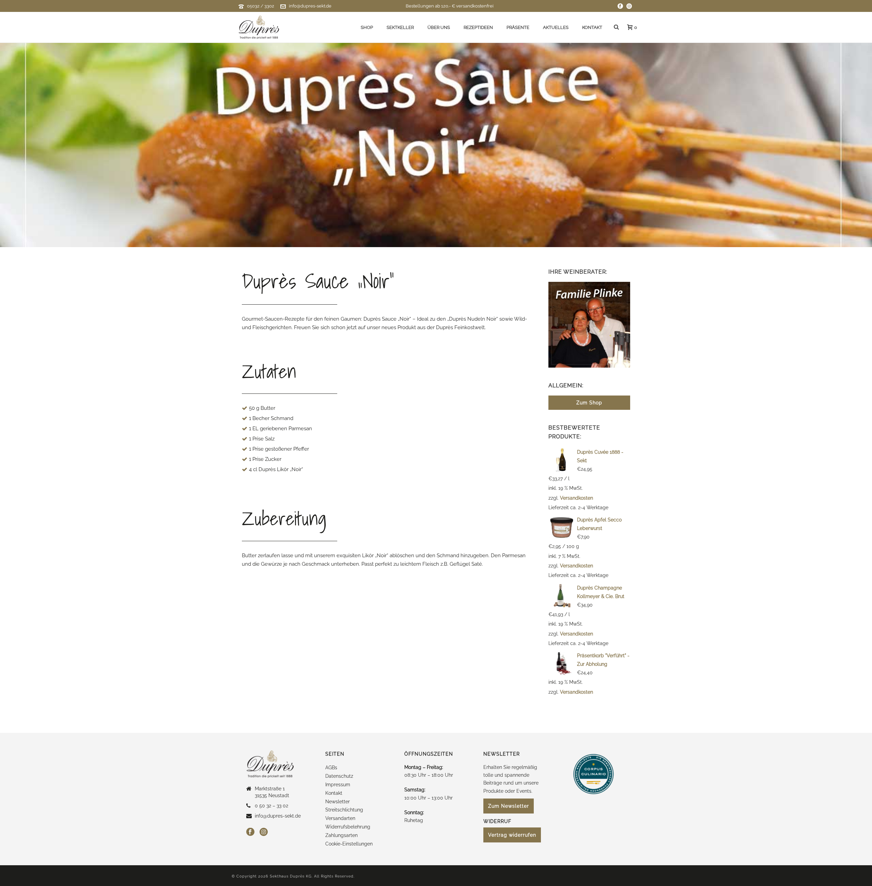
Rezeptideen (478, 27)
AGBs (331, 767)
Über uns (438, 27)
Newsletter (337, 801)
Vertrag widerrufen (512, 835)
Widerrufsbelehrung (347, 826)
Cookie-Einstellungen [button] (349, 844)
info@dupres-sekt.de (310, 6)
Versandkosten (576, 498)
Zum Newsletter (508, 806)
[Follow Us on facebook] (250, 832)
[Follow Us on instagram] (264, 832)
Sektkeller (400, 27)
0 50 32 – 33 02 (271, 805)
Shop (367, 27)
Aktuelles (556, 27)
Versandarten (340, 818)
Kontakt (592, 27)
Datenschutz (339, 776)
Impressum (337, 784)
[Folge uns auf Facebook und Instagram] (620, 6)
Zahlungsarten (341, 835)
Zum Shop (589, 402)
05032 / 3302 (260, 6)
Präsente (518, 27)
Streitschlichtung (344, 809)
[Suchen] (616, 27)
